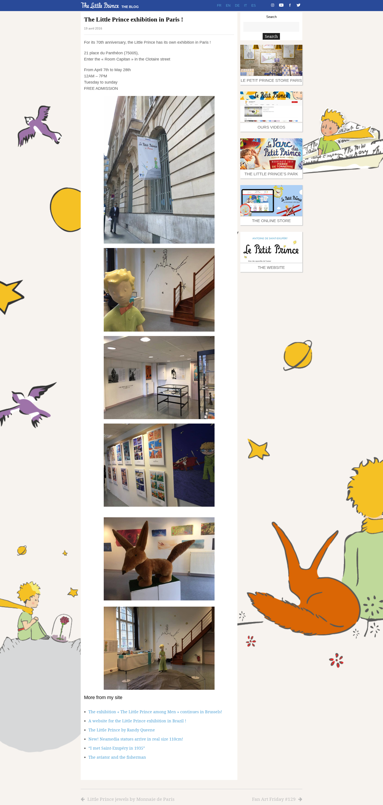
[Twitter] (298, 5)
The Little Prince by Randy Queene (121, 730)
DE (237, 5)
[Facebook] (290, 5)
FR (219, 5)
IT (245, 5)
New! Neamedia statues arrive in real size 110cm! (135, 739)
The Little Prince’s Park (271, 174)
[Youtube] (281, 5)
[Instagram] (272, 5)
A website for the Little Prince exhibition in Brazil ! (137, 720)
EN (228, 5)
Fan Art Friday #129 (274, 799)
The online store (271, 221)
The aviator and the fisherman (117, 757)
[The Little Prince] (100, 5)
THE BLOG (130, 7)
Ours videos (271, 127)
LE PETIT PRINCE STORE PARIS (271, 80)
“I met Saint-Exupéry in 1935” (116, 748)
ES (253, 5)
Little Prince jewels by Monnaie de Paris (130, 799)
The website (271, 267)
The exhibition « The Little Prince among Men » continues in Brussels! (155, 711)
